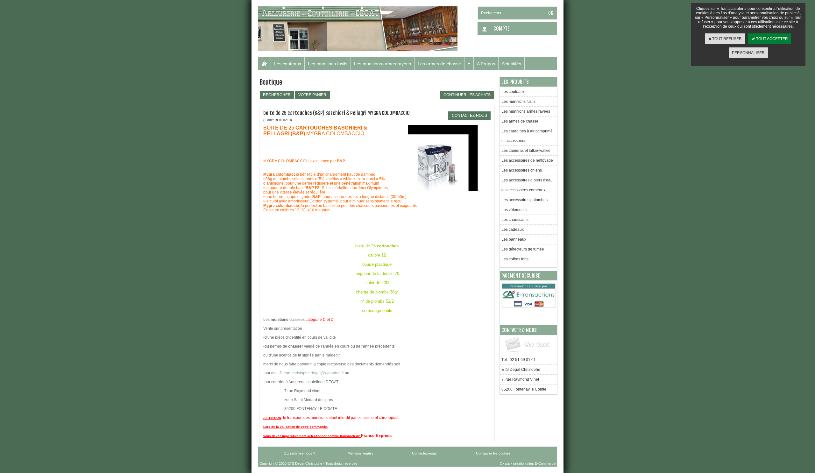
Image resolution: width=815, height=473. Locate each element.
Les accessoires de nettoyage (527, 160)
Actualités (511, 63)
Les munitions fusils (327, 63)
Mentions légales (360, 453)
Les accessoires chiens (521, 170)
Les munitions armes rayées (382, 63)
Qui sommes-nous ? (299, 453)
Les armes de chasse (439, 63)
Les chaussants (514, 219)
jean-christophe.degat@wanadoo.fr (313, 373)
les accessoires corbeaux (523, 190)
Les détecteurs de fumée (522, 249)
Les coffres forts (514, 259)
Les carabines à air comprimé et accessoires (527, 136)
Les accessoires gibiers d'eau (527, 180)
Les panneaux (513, 239)
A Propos (486, 63)
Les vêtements (514, 210)
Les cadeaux (512, 229)
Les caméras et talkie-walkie (525, 150)
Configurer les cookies (493, 453)
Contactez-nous (424, 453)
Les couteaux (287, 63)
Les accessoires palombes (524, 200)
